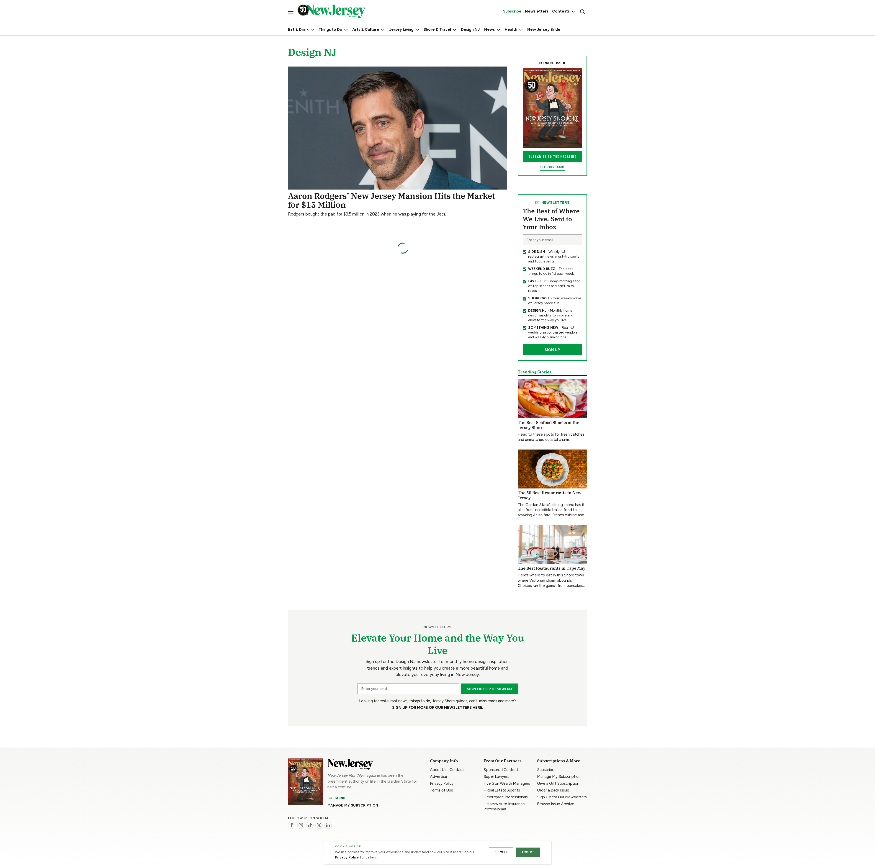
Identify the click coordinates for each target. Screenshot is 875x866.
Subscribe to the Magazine (552, 156)
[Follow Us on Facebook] (291, 825)
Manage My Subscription (352, 805)
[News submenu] (498, 30)
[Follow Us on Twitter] (319, 825)
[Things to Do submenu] (346, 30)
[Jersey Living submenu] (417, 30)
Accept (527, 852)
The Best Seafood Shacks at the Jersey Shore (548, 425)
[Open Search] (582, 11)
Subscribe (337, 798)
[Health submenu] (521, 30)
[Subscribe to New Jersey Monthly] (305, 781)
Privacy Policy (347, 857)
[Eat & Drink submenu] (312, 30)
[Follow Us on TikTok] (310, 825)
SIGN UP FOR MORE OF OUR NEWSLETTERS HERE (437, 707)
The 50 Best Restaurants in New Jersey (549, 495)
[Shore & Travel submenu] (454, 30)
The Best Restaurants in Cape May (551, 568)
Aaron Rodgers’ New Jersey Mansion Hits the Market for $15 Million (391, 200)
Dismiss (500, 852)
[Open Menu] (290, 11)
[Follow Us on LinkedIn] (328, 825)
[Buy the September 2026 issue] (552, 108)
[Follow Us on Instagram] (300, 825)
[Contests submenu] (572, 11)
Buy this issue (552, 167)
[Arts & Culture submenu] (383, 30)
